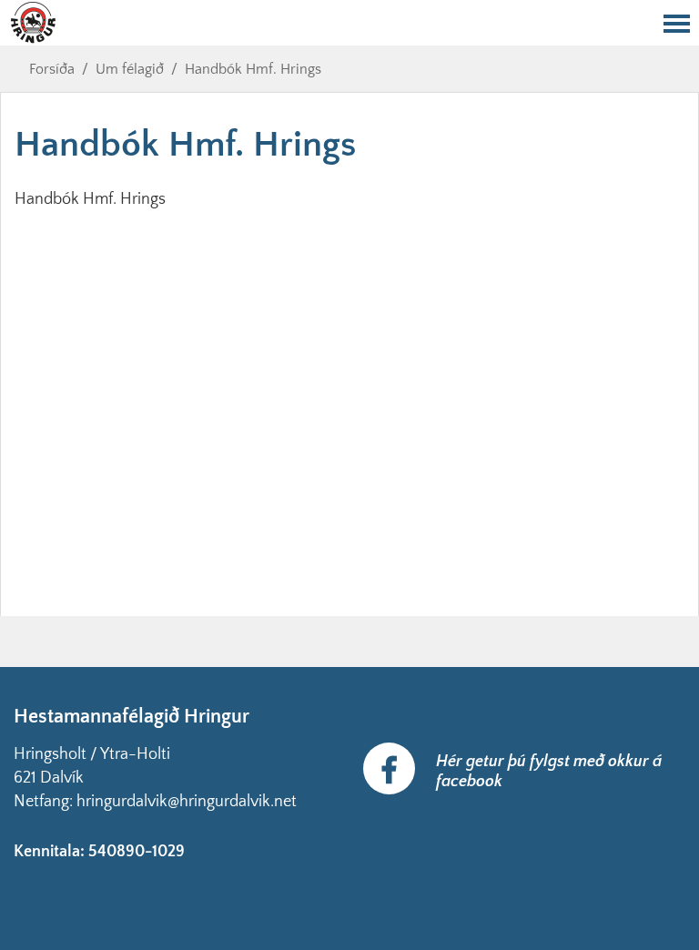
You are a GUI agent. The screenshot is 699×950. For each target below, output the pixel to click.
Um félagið (130, 69)
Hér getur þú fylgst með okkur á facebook (549, 772)
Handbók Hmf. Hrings (253, 69)
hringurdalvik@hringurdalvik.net (186, 802)
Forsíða (52, 69)
